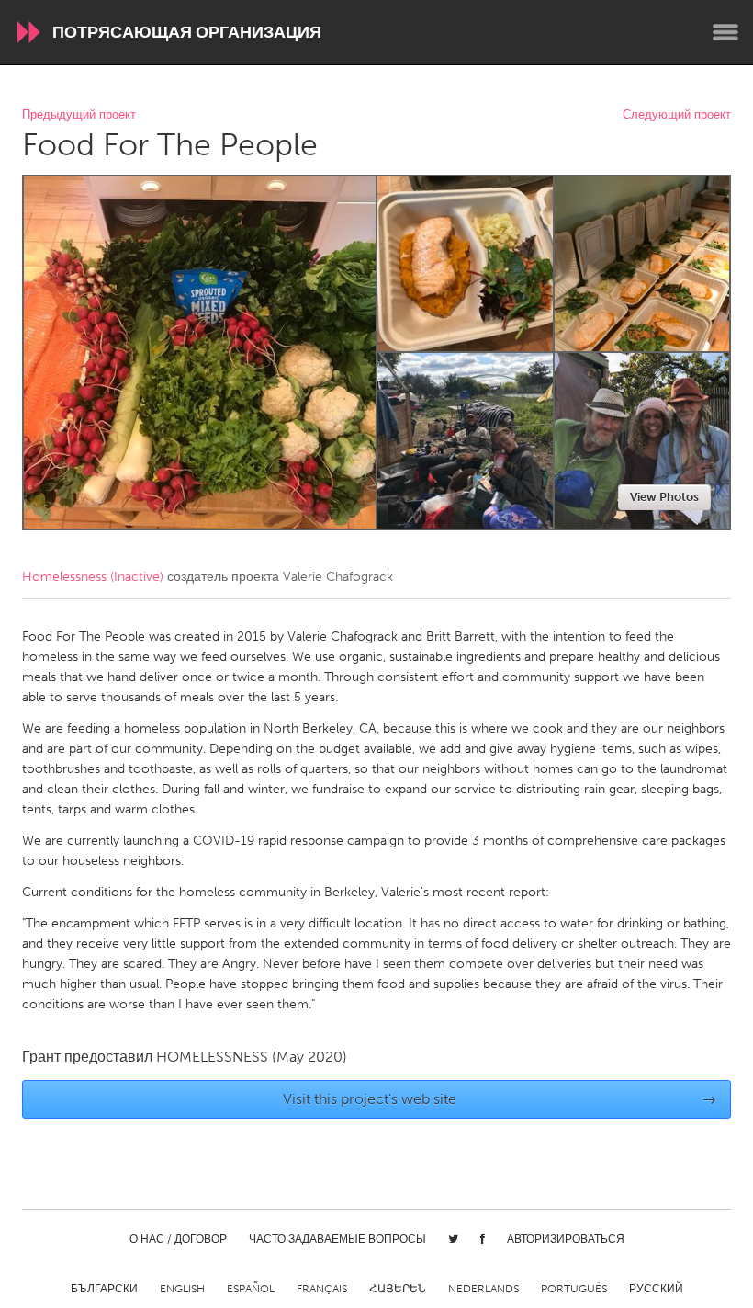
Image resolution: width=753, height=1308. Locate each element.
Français (322, 1288)
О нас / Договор (178, 1239)
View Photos (664, 497)
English (182, 1288)
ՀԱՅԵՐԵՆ (397, 1288)
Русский (656, 1288)
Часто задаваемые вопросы (337, 1239)
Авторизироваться (565, 1239)
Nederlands (483, 1288)
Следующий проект (677, 115)
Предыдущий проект (79, 115)
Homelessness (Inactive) (92, 577)
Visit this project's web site (500, 1099)
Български (104, 1288)
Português (574, 1288)
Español (251, 1288)
